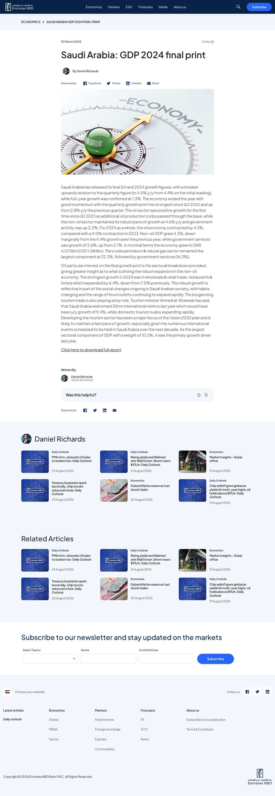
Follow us (233, 692)
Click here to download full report (91, 349)
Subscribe (259, 7)
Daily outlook (12, 719)
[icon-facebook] (85, 410)
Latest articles (13, 710)
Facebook (95, 83)
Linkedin (136, 83)
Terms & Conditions (200, 729)
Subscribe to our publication (206, 719)
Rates (145, 739)
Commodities (105, 749)
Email (155, 83)
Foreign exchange (108, 729)
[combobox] (50, 658)
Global (53, 719)
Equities (100, 739)
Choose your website (30, 692)
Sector (54, 739)
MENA (53, 729)
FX (142, 719)
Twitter (116, 83)
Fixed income (104, 719)
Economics (30, 22)
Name (85, 650)
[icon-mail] (114, 410)
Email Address (148, 650)
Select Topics (32, 650)
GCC (144, 729)
